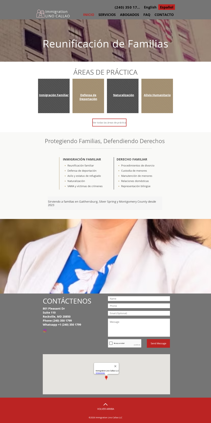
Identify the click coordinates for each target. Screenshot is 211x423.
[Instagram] (45, 331)
